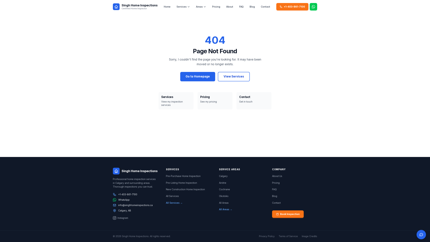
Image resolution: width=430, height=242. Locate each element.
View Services (234, 76)
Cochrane (224, 189)
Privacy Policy (267, 236)
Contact (265, 6)
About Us (277, 176)
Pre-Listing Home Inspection (181, 182)
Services (182, 6)
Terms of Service (288, 236)
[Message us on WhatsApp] (313, 6)
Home (167, 6)
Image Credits (309, 236)
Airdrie (222, 182)
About (229, 6)
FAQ (241, 6)
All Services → (174, 202)
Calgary (223, 176)
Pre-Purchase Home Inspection (183, 176)
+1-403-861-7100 (294, 6)
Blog (252, 6)
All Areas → (225, 209)
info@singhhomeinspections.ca (135, 205)
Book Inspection (290, 214)
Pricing (216, 6)
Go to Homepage (198, 76)
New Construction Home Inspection (185, 189)
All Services (172, 196)
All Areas (224, 202)
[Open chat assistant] (421, 234)
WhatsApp (124, 199)
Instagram (123, 217)
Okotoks (223, 196)
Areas (199, 6)
